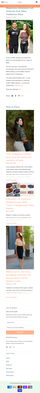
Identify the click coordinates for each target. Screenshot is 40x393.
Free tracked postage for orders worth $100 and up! (20, 6)
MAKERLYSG (16, 383)
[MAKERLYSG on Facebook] (7, 347)
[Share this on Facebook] (15, 96)
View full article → (12, 180)
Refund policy (10, 375)
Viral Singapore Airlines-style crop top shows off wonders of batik (19, 157)
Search (8, 358)
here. (20, 89)
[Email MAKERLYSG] (14, 347)
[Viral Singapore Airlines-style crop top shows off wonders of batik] (20, 131)
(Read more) (19, 85)
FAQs (7, 361)
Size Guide (9, 368)
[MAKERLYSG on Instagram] (10, 347)
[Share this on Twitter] (12, 96)
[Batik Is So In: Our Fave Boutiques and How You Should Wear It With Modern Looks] (20, 247)
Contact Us (9, 365)
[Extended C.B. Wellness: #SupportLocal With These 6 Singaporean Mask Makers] (20, 190)
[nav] (4, 2)
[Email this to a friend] (21, 96)
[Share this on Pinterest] (18, 96)
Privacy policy (10, 372)
